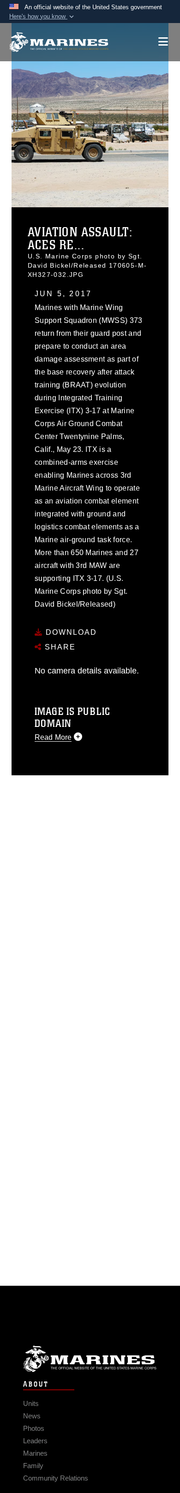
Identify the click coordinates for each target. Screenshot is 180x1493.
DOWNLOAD (70, 632)
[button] (42, 16)
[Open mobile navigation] (163, 41)
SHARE (59, 647)
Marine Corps (90, 1359)
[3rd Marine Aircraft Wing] (58, 42)
